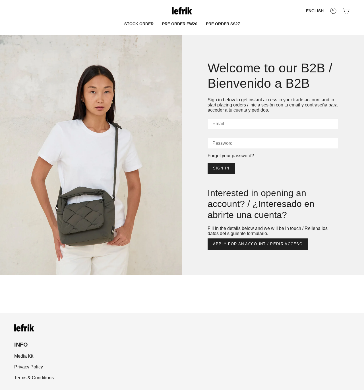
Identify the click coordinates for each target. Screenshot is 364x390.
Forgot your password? (231, 155)
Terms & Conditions (34, 377)
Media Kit (23, 356)
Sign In (221, 168)
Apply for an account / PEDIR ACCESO (258, 244)
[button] (139, 24)
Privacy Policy (28, 366)
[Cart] (346, 11)
